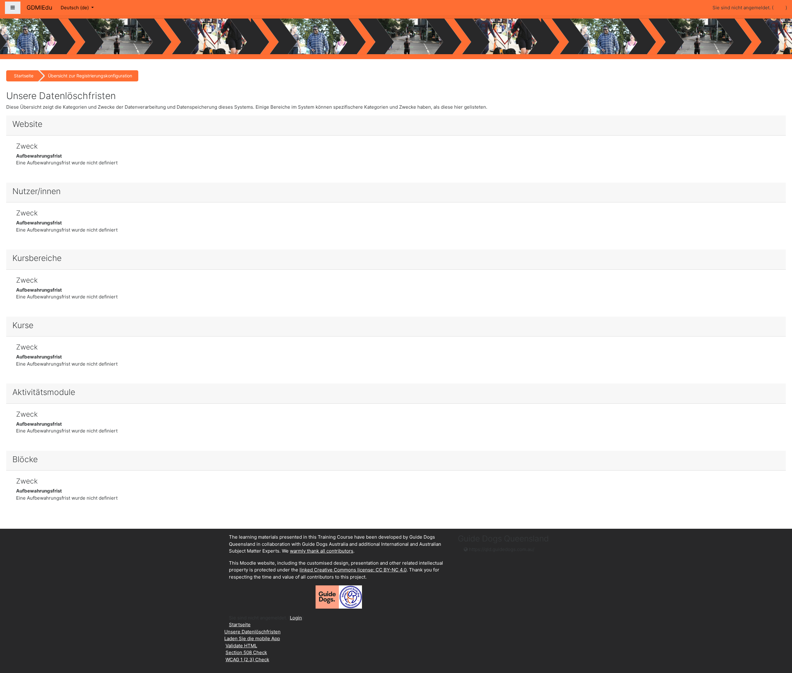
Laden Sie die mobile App (252, 638)
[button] (778, 643)
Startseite (23, 75)
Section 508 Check (246, 652)
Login (779, 8)
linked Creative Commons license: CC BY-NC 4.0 (353, 570)
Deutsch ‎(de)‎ (75, 8)
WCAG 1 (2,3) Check (247, 659)
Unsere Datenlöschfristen (252, 632)
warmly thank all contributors (321, 551)
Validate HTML (241, 646)
